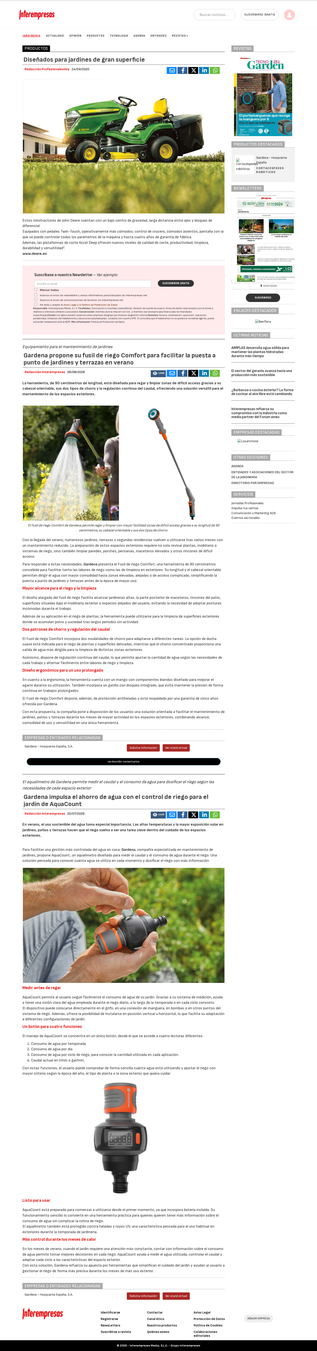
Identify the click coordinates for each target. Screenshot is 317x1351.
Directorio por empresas (252, 483)
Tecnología (119, 35)
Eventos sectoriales (245, 518)
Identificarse (110, 1313)
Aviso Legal (70, 305)
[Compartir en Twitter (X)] (193, 70)
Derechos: (153, 315)
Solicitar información (143, 748)
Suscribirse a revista (116, 1332)
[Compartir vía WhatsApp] (215, 70)
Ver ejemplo (106, 274)
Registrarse (109, 1319)
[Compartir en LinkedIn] (204, 70)
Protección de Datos (209, 1319)
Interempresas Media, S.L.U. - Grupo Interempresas (165, 1345)
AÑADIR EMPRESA (258, 1318)
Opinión (75, 35)
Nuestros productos (162, 1325)
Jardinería (31, 35)
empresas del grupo (103, 315)
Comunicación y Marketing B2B (253, 513)
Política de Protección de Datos (100, 305)
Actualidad (55, 35)
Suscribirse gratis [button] (259, 14)
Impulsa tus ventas (244, 508)
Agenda (139, 35)
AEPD (67, 322)
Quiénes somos (158, 1332)
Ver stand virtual (176, 748)
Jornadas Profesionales (247, 503)
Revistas (179, 35)
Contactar (155, 1313)
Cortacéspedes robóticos (270, 170)
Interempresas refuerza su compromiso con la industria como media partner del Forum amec (259, 413)
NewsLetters (110, 1325)
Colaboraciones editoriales (205, 1334)
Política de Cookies (208, 1325)
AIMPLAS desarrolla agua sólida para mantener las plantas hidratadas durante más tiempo (260, 352)
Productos (96, 35)
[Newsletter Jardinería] (263, 238)
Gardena (90, 564)
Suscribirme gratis (175, 283)
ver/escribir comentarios (124, 761)
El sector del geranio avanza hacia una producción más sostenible (261, 373)
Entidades (159, 35)
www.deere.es (34, 253)
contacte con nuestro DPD (122, 318)
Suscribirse (263, 297)
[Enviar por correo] (172, 70)
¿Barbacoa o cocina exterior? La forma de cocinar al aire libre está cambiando (262, 392)
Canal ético (155, 1319)
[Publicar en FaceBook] (182, 70)
